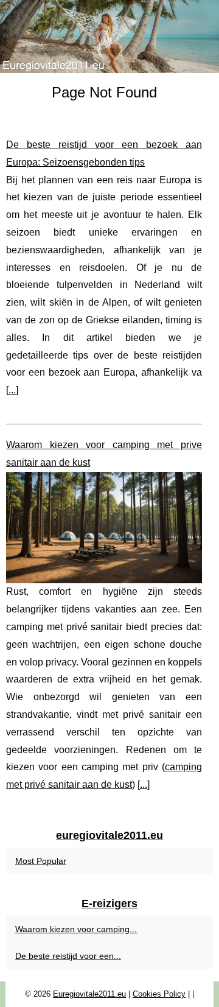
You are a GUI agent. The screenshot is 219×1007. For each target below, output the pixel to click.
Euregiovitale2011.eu (89, 993)
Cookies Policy (159, 993)
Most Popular (40, 861)
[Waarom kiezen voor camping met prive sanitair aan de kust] (104, 528)
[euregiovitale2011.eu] (109, 36)
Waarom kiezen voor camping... (76, 929)
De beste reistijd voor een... (68, 956)
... (12, 390)
